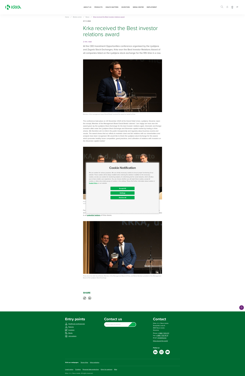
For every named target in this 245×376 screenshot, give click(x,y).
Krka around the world (160, 341)
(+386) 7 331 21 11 (163, 333)
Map (115, 369)
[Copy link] (84, 298)
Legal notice (69, 369)
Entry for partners (106, 369)
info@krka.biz (161, 338)
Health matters (112, 7)
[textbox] (120, 324)
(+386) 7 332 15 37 (162, 336)
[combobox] (120, 324)
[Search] (222, 7)
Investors (125, 7)
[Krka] (13, 7)
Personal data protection (91, 369)
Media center (138, 7)
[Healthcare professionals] (227, 7)
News (87, 17)
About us (87, 7)
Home (67, 17)
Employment (152, 7)
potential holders (93, 215)
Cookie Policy (93, 183)
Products (98, 7)
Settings (122, 193)
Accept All (122, 188)
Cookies (78, 369)
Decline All (122, 198)
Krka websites (94, 362)
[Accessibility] (237, 7)
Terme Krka (84, 362)
